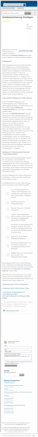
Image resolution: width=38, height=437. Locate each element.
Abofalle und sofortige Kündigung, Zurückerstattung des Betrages (18, 392)
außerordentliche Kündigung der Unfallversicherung (15, 302)
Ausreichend (4, 21)
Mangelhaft (3, 21)
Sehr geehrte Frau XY (8, 408)
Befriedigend (6, 21)
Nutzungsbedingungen (23, 361)
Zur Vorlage (29, 50)
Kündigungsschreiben (7, 306)
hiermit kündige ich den (9, 411)
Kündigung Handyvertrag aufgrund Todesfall (13, 385)
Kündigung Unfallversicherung (20, 304)
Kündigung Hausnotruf (9, 398)
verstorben (6, 388)
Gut (8, 21)
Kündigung (6, 395)
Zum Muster (22, 50)
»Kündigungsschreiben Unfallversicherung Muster (15, 284)
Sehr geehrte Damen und (9, 382)
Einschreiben (17, 269)
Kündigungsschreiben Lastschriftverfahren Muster (14, 405)
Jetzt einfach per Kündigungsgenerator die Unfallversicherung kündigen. (13, 293)
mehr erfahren (28, 435)
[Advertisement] (14, 36)
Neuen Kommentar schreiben (12, 310)
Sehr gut (9, 21)
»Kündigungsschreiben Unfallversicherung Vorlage (15, 288)
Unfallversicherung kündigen (19, 306)
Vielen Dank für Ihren (8, 401)
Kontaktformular (19, 424)
